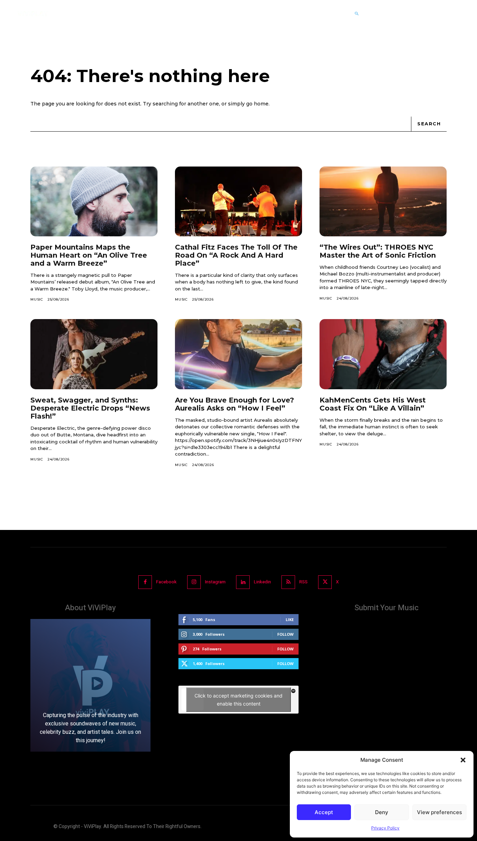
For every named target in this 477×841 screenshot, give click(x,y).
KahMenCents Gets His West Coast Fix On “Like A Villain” (373, 404)
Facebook (166, 581)
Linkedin (262, 581)
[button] (463, 760)
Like (290, 619)
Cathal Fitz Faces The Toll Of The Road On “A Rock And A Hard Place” (236, 255)
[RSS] (288, 582)
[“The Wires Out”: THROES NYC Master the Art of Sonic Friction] (383, 201)
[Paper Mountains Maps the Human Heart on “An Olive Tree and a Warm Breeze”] (93, 201)
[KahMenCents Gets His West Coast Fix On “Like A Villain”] (383, 354)
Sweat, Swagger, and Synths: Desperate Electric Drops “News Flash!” (90, 408)
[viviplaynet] (32, 13)
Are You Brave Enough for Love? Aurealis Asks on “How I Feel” (234, 404)
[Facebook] (145, 582)
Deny (381, 812)
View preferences (439, 812)
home (261, 104)
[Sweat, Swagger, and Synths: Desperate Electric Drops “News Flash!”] (93, 354)
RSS (303, 581)
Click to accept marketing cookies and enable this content (238, 700)
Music (36, 299)
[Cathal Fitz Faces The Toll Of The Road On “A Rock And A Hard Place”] (238, 201)
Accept (324, 812)
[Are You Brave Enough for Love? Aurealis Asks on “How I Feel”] (238, 354)
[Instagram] (194, 582)
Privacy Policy (385, 828)
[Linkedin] (243, 582)
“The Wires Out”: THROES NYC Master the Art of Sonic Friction (378, 251)
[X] (325, 582)
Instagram (215, 581)
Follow (285, 634)
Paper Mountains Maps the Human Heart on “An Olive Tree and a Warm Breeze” (88, 255)
